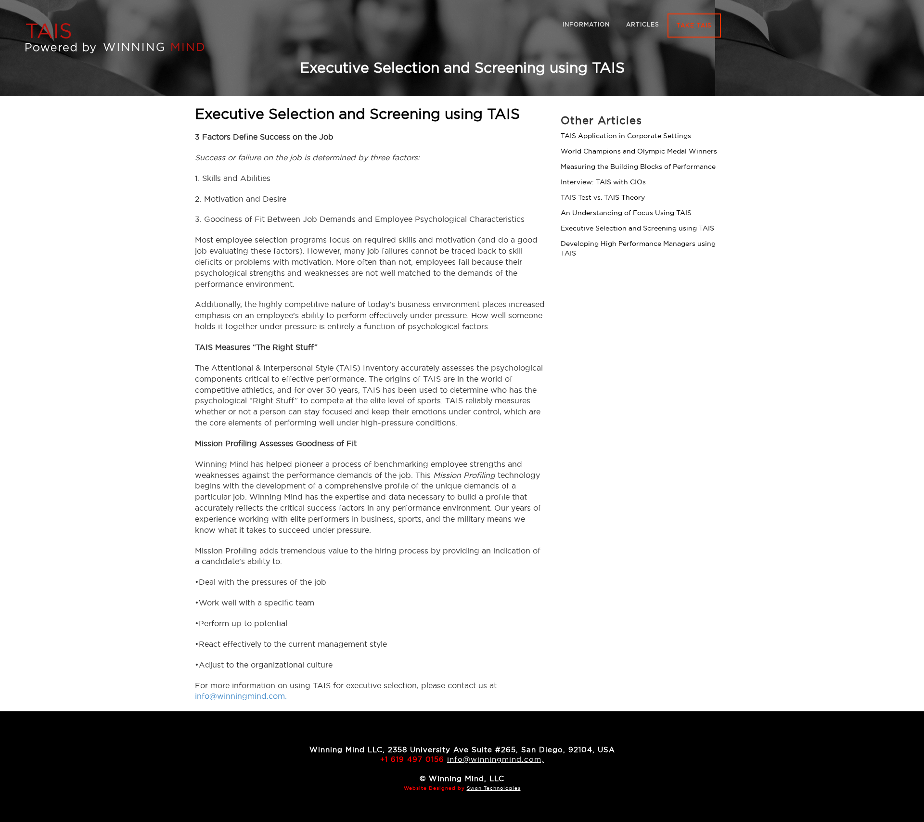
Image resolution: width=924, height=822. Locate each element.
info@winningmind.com (240, 696)
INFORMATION (586, 24)
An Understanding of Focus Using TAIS (626, 212)
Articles (642, 24)
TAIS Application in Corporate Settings (626, 135)
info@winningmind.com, (495, 759)
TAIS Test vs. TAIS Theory (603, 197)
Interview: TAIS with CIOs (603, 182)
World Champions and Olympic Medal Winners (639, 151)
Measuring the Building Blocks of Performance (638, 166)
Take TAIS (694, 25)
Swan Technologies (494, 788)
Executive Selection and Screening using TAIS (637, 228)
